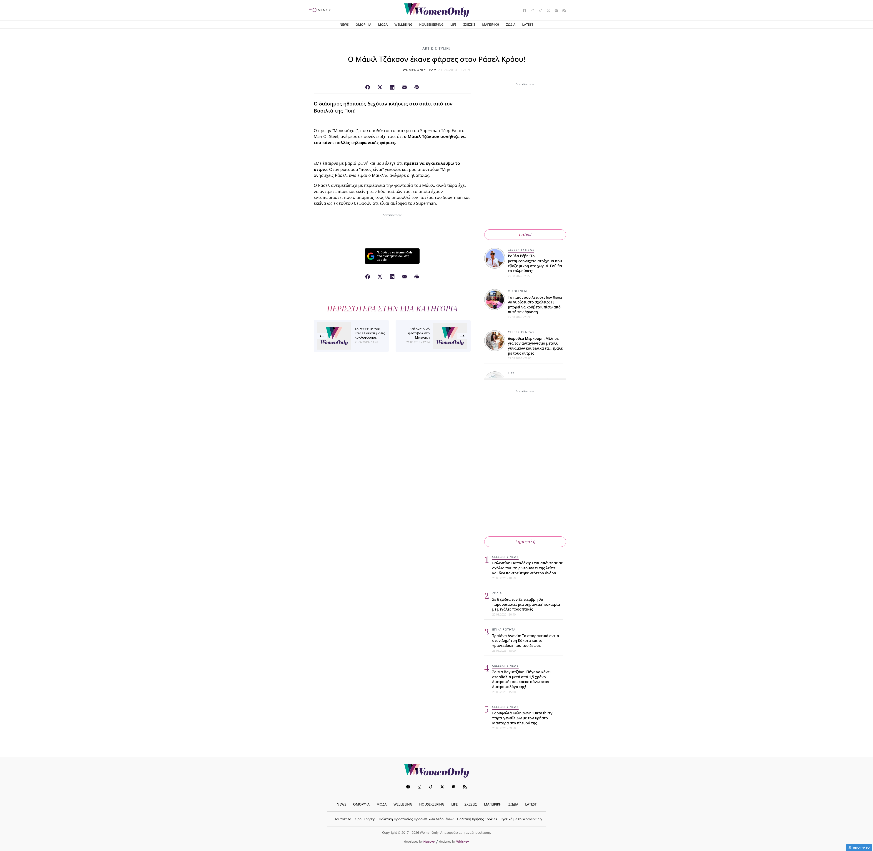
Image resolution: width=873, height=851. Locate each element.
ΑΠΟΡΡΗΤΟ (861, 848)
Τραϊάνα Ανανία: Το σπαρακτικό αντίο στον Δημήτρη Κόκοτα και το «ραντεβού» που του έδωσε (525, 640)
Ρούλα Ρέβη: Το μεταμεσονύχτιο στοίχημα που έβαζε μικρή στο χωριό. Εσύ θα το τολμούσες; (535, 263)
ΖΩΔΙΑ (510, 24)
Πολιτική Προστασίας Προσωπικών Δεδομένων (416, 819)
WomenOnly (436, 771)
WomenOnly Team (420, 70)
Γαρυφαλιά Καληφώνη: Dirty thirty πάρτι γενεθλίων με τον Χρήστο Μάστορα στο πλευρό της (522, 718)
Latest (525, 234)
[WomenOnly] (436, 10)
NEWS (344, 24)
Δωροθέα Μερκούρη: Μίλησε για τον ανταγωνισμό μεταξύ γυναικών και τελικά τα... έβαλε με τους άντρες (535, 346)
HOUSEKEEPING (431, 24)
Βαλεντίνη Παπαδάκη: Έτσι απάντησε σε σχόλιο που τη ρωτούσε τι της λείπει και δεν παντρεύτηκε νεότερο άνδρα (527, 568)
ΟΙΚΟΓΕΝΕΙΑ (517, 291)
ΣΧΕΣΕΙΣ (469, 24)
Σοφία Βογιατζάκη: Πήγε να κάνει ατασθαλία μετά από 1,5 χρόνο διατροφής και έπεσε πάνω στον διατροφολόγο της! (521, 679)
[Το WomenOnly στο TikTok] (538, 10)
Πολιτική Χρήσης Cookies (477, 819)
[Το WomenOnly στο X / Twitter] (546, 10)
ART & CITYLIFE (436, 48)
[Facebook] (367, 87)
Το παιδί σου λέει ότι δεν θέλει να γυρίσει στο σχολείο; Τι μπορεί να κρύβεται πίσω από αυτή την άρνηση (535, 305)
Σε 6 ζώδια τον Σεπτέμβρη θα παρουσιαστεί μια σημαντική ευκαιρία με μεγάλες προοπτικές (526, 604)
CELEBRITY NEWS (521, 250)
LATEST (527, 24)
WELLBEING (403, 24)
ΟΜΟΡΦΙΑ (363, 24)
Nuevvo (429, 841)
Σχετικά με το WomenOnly (521, 819)
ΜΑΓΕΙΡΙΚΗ (490, 24)
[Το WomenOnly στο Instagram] (530, 10)
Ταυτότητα (342, 819)
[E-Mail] (404, 87)
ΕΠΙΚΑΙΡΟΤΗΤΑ (503, 629)
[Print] (416, 87)
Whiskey (462, 841)
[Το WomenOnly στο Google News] (554, 10)
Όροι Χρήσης (365, 819)
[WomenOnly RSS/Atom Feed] (562, 10)
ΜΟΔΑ (383, 24)
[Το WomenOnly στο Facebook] (522, 10)
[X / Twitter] (380, 87)
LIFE (453, 24)
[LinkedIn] (392, 87)
